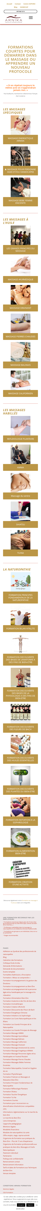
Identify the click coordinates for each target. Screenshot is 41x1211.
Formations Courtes (10, 1100)
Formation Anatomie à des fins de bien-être (19, 1001)
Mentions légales (9, 1127)
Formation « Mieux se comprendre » (16, 978)
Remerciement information (13, 1164)
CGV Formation (8, 1192)
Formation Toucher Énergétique (15, 1094)
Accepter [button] (21, 1205)
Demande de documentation (14, 969)
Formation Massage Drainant (14, 1045)
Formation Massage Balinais (13, 1039)
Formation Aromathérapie (13, 1004)
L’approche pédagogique (12, 1124)
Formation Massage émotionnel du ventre (19, 1048)
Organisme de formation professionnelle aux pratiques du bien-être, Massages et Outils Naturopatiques (20, 1147)
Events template (9, 972)
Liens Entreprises (9, 1121)
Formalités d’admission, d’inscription (17, 975)
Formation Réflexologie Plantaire (15, 1089)
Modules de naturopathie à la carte (16, 1132)
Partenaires (7, 1156)
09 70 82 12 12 (20, 11)
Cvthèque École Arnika (11, 963)
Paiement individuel (10, 1153)
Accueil (9, 4)
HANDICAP (24, 7)
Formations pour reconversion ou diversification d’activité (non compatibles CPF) (18, 1106)
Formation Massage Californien (15, 1042)
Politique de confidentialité (13, 1159)
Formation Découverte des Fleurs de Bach (19, 1010)
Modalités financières (11, 1129)
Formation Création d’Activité (14, 1007)
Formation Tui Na (9, 1097)
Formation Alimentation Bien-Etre (15, 998)
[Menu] (30, 17)
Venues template (9, 1173)
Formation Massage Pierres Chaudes (17, 1059)
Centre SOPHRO (29, 4)
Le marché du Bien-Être (12, 1118)
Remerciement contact (11, 1162)
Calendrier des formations (13, 960)
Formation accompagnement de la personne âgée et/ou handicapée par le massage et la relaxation (19, 992)
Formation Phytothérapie (12, 1074)
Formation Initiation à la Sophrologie (17, 1015)
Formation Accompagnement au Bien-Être (19, 986)
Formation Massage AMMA (13, 1033)
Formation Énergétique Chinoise (15, 1013)
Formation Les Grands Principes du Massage (20, 1030)
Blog (15, 7)
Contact (18, 4)
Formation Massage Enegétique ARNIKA (18, 1051)
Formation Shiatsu (10, 1091)
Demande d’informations (12, 966)
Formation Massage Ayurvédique (15, 1036)
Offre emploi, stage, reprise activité (16, 1135)
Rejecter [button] (30, 1205)
